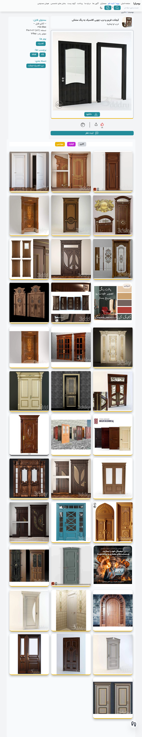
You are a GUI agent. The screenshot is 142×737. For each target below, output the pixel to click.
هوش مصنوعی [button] (43, 3)
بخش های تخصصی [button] (58, 3)
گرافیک (71, 144)
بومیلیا (131, 12)
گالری (123, 12)
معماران (103, 3)
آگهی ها (95, 3)
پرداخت (80, 3)
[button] (134, 724)
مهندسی (60, 144)
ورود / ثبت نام (113, 3)
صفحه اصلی (125, 3)
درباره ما (87, 3)
